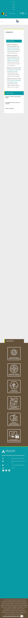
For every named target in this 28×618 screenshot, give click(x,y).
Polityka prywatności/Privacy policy (11, 616)
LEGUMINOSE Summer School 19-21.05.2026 (12, 103)
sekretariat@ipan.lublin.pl (20, 465)
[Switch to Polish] (6, 16)
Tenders (13, 7)
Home (13, 2)
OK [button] (21, 616)
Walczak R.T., (15, 44)
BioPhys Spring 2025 (9, 108)
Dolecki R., (14, 46)
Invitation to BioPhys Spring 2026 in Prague (13, 97)
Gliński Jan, (9, 44)
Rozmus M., (9, 46)
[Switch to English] (6, 14)
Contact (13, 9)
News (13, 4)
